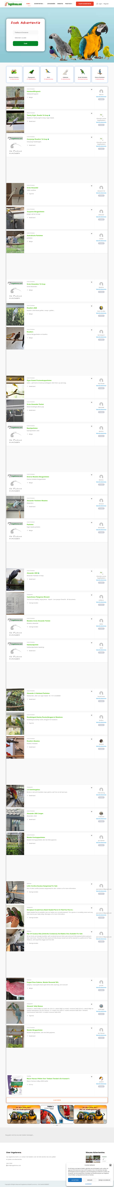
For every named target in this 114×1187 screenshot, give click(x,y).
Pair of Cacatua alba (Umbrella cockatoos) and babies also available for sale (54, 934)
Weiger (89, 1180)
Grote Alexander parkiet (35, 404)
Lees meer (9, 1163)
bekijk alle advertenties (101, 96)
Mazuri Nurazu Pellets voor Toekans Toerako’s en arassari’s (48, 1078)
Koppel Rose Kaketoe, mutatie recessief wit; (43, 982)
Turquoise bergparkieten (35, 212)
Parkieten (30, 524)
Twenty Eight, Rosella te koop (37, 115)
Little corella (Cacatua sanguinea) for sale (42, 886)
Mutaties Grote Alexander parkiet (38, 621)
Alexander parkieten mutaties (37, 501)
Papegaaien (31, 78)
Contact (101, 99)
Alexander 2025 (32, 573)
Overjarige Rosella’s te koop (37, 139)
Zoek (25, 43)
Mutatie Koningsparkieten (36, 837)
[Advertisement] (57, 170)
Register (106, 4)
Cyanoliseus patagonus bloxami (38, 597)
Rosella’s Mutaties (33, 741)
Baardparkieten (32, 428)
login (100, 4)
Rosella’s (30, 332)
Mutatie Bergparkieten (34, 1030)
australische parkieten (35, 235)
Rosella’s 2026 (32, 308)
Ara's (48, 78)
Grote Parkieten (83, 78)
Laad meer (57, 1100)
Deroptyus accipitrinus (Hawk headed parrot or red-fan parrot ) (50, 910)
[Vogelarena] (13, 3)
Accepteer (75, 1180)
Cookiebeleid (88, 1184)
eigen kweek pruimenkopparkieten (39, 380)
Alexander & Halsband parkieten (38, 693)
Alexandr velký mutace (35, 1006)
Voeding (29, 1076)
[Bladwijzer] (91, 89)
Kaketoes (65, 78)
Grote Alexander (32, 188)
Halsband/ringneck (33, 91)
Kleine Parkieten (100, 78)
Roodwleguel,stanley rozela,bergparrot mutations (45, 717)
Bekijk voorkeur (104, 1180)
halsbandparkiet (32, 645)
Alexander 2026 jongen (35, 813)
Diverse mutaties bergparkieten (38, 477)
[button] (110, 1165)
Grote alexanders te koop (36, 284)
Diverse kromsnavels (14, 78)
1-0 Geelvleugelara (33, 789)
